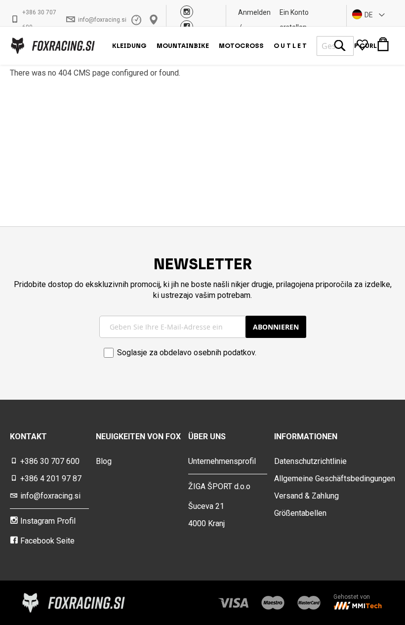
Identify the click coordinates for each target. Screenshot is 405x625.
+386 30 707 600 (39, 20)
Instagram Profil (48, 521)
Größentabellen (300, 513)
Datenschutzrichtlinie (310, 461)
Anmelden (254, 12)
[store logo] (52, 46)
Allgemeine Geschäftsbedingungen (334, 478)
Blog (104, 461)
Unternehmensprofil (222, 461)
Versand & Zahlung (306, 495)
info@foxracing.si (102, 19)
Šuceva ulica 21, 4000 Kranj (155, 20)
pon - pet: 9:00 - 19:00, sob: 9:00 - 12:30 (137, 20)
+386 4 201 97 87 (50, 478)
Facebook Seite (47, 540)
